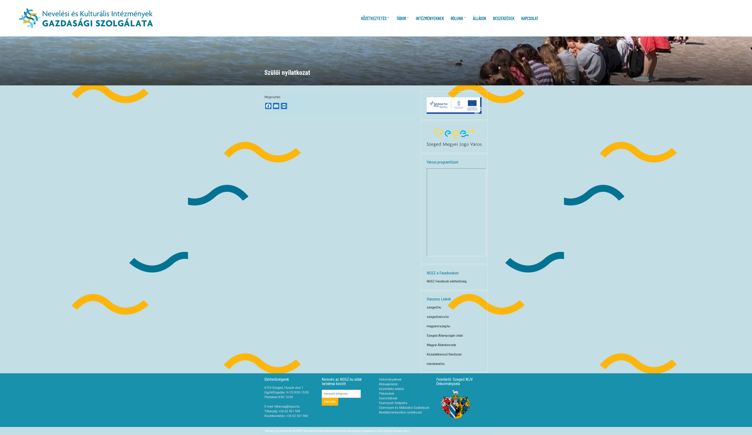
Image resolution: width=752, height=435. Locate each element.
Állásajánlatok (388, 384)
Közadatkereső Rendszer (444, 354)
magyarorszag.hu (438, 326)
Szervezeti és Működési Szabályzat (404, 408)
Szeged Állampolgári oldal (445, 335)
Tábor (401, 18)
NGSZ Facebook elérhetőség (446, 281)
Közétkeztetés (374, 18)
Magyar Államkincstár (441, 345)
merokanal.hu (436, 364)
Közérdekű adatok (391, 389)
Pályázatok (386, 393)
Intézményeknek (430, 18)
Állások (479, 18)
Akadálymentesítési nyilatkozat (400, 412)
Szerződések (388, 398)
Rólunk (457, 18)
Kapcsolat (529, 18)
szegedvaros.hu (438, 317)
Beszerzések (503, 18)
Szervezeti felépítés (393, 403)
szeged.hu (434, 307)
